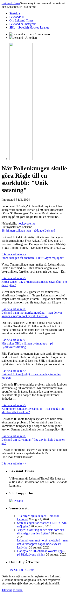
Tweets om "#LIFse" (22, 569)
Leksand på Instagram (22, 24)
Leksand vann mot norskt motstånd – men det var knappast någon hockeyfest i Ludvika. (32, 314)
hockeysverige (26, 223)
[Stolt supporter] (16, 500)
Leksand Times (11, 3)
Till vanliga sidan (12, 590)
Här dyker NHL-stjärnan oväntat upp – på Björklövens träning (41, 552)
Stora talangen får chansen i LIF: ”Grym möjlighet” (33, 257)
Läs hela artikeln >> (14, 254)
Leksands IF (16, 17)
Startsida (14, 13)
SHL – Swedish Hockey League (29, 27)
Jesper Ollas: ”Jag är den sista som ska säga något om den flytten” (40, 531)
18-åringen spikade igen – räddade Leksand (28, 230)
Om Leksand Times (21, 20)
